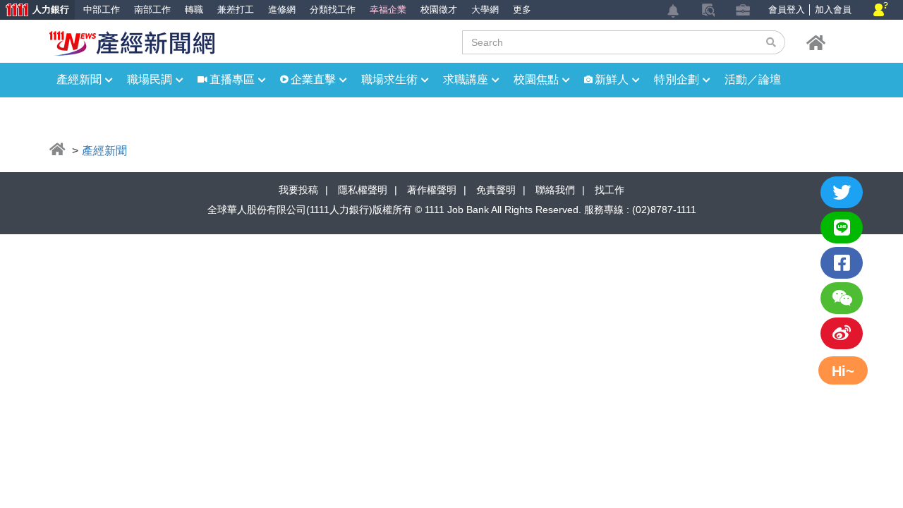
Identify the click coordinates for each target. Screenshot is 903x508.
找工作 (609, 189)
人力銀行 (34, 11)
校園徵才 (438, 9)
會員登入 (786, 9)
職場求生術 (389, 79)
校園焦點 (536, 79)
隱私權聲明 (362, 189)
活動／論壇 (753, 79)
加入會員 (833, 9)
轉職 (194, 9)
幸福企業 (388, 9)
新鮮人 (612, 79)
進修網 (282, 9)
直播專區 (232, 79)
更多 (522, 9)
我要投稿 (298, 189)
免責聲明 (496, 189)
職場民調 (149, 79)
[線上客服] (880, 10)
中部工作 (101, 9)
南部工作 (152, 9)
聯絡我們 (555, 189)
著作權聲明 (431, 189)
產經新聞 (79, 79)
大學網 (485, 9)
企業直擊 (313, 79)
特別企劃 (676, 79)
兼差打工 (235, 9)
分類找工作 (333, 9)
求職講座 (465, 79)
